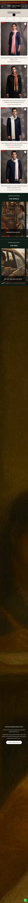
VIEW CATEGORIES (14, 742)
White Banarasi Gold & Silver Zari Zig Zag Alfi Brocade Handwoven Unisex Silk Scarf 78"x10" (14, 144)
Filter (7, 18)
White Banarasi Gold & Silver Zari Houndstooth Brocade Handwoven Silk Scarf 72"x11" (14, 186)
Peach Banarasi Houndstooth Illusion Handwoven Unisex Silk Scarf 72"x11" (14, 58)
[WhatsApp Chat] (25, 900)
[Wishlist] (23, 6)
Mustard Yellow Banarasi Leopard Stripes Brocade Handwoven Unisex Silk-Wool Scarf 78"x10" (14, 101)
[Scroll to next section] (14, 14)
